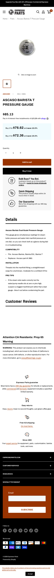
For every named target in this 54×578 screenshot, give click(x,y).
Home (5, 19)
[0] (49, 12)
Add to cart (27, 162)
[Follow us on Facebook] (5, 530)
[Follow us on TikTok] (31, 530)
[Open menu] (4, 12)
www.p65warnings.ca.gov (31, 358)
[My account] (43, 11)
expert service (11, 443)
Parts (12, 19)
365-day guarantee (23, 386)
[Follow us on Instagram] (15, 530)
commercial (11, 389)
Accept (30, 574)
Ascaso (6, 94)
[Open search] (37, 11)
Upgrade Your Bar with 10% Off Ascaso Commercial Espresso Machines (27, 3)
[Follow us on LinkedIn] (36, 530)
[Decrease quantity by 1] (6, 153)
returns (10, 409)
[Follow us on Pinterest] (20, 530)
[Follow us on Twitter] (10, 530)
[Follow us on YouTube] (26, 530)
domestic (23, 389)
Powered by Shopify (9, 559)
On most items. (27, 426)
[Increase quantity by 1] (20, 153)
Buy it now (27, 171)
